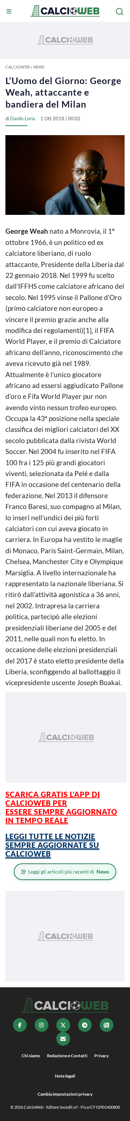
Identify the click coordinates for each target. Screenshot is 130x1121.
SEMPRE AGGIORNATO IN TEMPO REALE (61, 816)
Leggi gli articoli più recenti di (68, 871)
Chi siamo (31, 1055)
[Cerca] (120, 12)
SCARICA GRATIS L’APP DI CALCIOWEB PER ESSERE (52, 803)
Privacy (101, 1055)
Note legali (65, 1076)
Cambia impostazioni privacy (65, 1094)
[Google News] (106, 1025)
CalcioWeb (17, 66)
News (39, 66)
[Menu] (10, 12)
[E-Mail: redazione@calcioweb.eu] (63, 1039)
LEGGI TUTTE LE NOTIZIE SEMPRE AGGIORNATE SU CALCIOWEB (52, 845)
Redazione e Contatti (67, 1055)
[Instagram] (41, 1025)
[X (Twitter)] (63, 1025)
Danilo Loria (22, 118)
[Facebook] (20, 1025)
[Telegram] (85, 1025)
